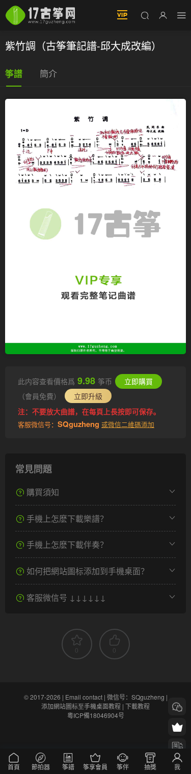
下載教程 (137, 706)
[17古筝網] (40, 15)
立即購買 (138, 381)
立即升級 (88, 396)
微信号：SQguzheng (136, 696)
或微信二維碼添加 (127, 424)
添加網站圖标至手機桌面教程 (81, 706)
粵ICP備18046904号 (95, 715)
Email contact (83, 696)
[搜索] (144, 15)
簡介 (48, 73)
